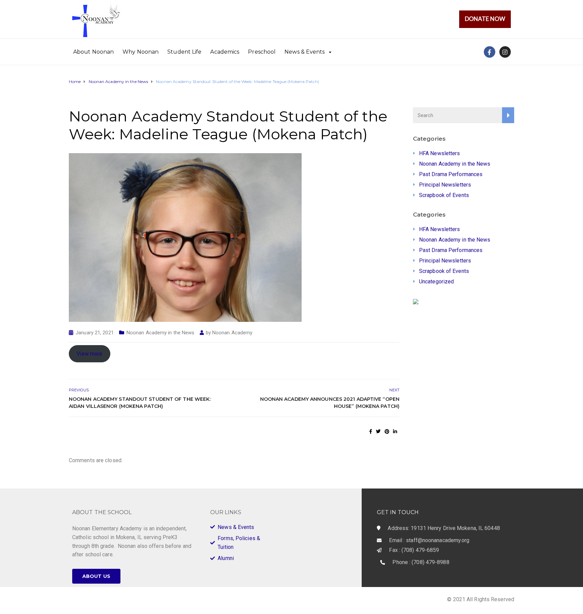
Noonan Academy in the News (161, 333)
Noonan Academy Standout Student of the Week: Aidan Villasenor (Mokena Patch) (140, 402)
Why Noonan (140, 52)
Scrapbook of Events (444, 195)
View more (89, 354)
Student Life (184, 52)
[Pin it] (387, 431)
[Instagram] (505, 52)
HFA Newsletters (439, 153)
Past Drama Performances (450, 174)
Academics (224, 52)
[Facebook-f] (489, 52)
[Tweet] (378, 431)
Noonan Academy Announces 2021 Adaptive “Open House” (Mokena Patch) (329, 402)
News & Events (304, 52)
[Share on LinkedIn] (395, 431)
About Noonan (93, 52)
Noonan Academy (232, 333)
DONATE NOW (485, 19)
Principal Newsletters (445, 185)
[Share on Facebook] (370, 431)
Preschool (262, 52)
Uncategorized (436, 281)
